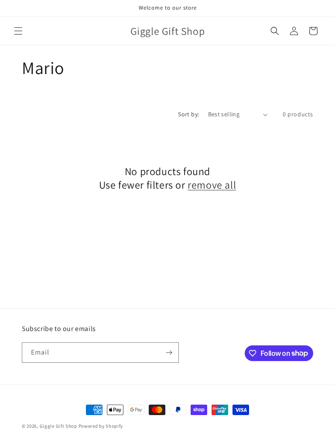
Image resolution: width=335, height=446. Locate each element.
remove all (212, 185)
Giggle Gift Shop (58, 426)
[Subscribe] (168, 352)
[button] (18, 31)
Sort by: (188, 114)
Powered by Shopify (101, 426)
